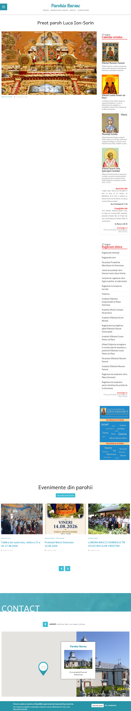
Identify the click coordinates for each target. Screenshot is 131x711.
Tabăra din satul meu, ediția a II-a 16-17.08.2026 (20, 544)
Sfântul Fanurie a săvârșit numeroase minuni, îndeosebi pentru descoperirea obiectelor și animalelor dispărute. (114, 68)
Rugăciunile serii (109, 257)
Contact (72, 10)
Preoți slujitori (7, 97)
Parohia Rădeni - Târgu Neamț (54, 538)
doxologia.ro (122, 228)
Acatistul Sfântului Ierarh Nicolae (113, 319)
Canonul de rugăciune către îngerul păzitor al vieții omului (114, 280)
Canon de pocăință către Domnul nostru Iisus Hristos (114, 272)
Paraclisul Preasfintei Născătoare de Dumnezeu (113, 264)
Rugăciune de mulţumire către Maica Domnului (114, 376)
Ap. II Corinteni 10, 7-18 (119, 204)
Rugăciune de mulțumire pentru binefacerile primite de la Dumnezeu (114, 385)
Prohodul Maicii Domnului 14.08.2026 (59, 544)
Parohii (46, 10)
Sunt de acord (98, 705)
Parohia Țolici (6, 538)
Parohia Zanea (93, 538)
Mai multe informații (20, 709)
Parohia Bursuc (65, 6)
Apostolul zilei (121, 188)
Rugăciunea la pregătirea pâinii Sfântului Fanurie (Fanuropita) (112, 328)
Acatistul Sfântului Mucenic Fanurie (113, 368)
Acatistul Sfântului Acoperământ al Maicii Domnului (111, 301)
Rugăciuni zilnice (112, 247)
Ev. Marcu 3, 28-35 (121, 224)
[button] (43, 668)
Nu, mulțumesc (111, 705)
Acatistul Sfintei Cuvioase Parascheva (112, 311)
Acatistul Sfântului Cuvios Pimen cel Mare (112, 338)
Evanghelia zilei (121, 208)
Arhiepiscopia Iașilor (59, 10)
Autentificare (83, 10)
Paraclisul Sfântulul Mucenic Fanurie (114, 360)
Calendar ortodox (112, 37)
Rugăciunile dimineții (110, 252)
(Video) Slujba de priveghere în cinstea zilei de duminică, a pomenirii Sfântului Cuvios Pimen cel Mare (114, 349)
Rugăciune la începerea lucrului (112, 287)
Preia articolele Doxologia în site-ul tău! (115, 230)
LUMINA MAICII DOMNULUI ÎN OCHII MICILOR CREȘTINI (106, 544)
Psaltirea (106, 294)
